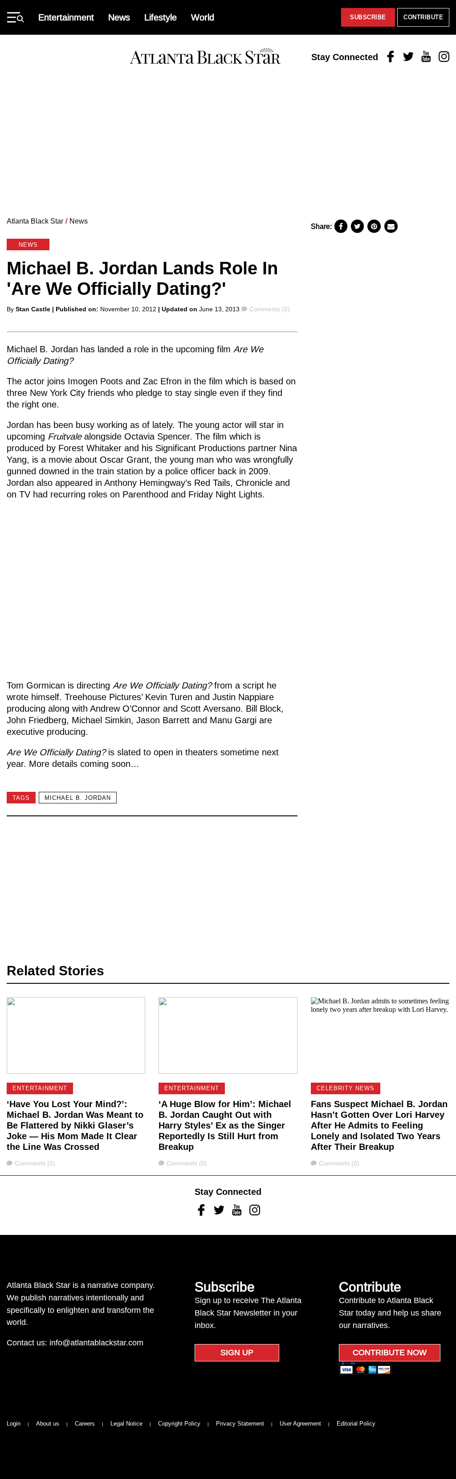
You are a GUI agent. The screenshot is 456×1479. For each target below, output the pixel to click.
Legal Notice (126, 1423)
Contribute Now (390, 1352)
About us (47, 1423)
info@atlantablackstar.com (96, 1342)
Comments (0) (269, 309)
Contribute (423, 17)
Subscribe (368, 17)
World (202, 17)
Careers (85, 1423)
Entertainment (66, 17)
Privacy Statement (240, 1423)
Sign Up (236, 1352)
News (119, 17)
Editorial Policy (356, 1423)
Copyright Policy (179, 1423)
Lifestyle (160, 17)
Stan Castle (33, 309)
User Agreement (300, 1423)
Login (13, 1423)
